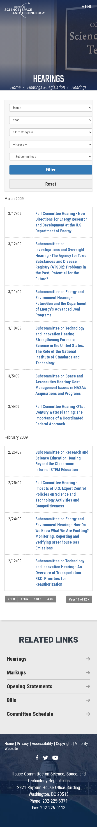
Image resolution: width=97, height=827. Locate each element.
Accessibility (42, 743)
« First (11, 599)
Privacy (23, 743)
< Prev (24, 599)
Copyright (64, 743)
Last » (50, 599)
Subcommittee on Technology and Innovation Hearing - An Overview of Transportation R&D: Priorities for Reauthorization (59, 572)
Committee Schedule (30, 714)
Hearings (48, 79)
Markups (16, 672)
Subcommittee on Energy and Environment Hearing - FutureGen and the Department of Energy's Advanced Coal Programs (60, 303)
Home (15, 87)
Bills (11, 700)
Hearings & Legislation (46, 87)
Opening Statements (29, 686)
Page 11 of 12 (78, 599)
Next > (37, 599)
